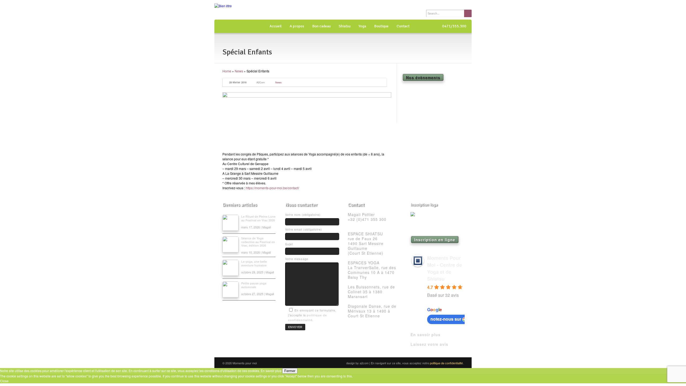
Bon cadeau (321, 26)
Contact (403, 26)
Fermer (289, 371)
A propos (297, 26)
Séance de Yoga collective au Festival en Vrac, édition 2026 (258, 241)
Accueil (276, 26)
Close (4, 380)
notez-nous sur (445, 319)
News (239, 71)
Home (226, 71)
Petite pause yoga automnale (253, 285)
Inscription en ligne (434, 239)
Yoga (362, 26)
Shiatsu (345, 26)
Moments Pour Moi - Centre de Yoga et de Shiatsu (444, 268)
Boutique (381, 26)
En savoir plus (426, 334)
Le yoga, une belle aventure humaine (254, 263)
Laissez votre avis (429, 344)
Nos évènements (423, 77)
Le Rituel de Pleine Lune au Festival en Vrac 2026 (258, 218)
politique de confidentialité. (447, 363)
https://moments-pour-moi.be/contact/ (272, 187)
